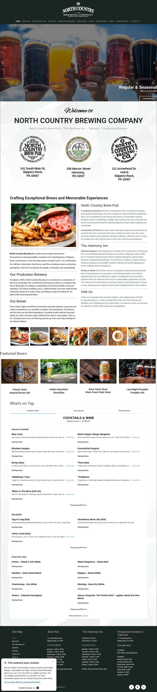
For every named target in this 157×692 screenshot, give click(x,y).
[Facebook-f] (131, 687)
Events (111, 21)
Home (18, 21)
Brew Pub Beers (124, 411)
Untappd (85, 616)
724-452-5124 (88, 645)
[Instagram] (143, 687)
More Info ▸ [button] (70, 437)
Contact (135, 21)
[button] (2, 62)
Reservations (122, 21)
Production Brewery (66, 21)
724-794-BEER (54, 645)
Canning (15, 651)
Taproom (51, 21)
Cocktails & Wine (32, 411)
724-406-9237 (124, 645)
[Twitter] (137, 687)
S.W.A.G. (92, 21)
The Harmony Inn (39, 21)
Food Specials (78, 411)
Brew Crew (82, 21)
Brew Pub (26, 21)
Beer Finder (102, 21)
